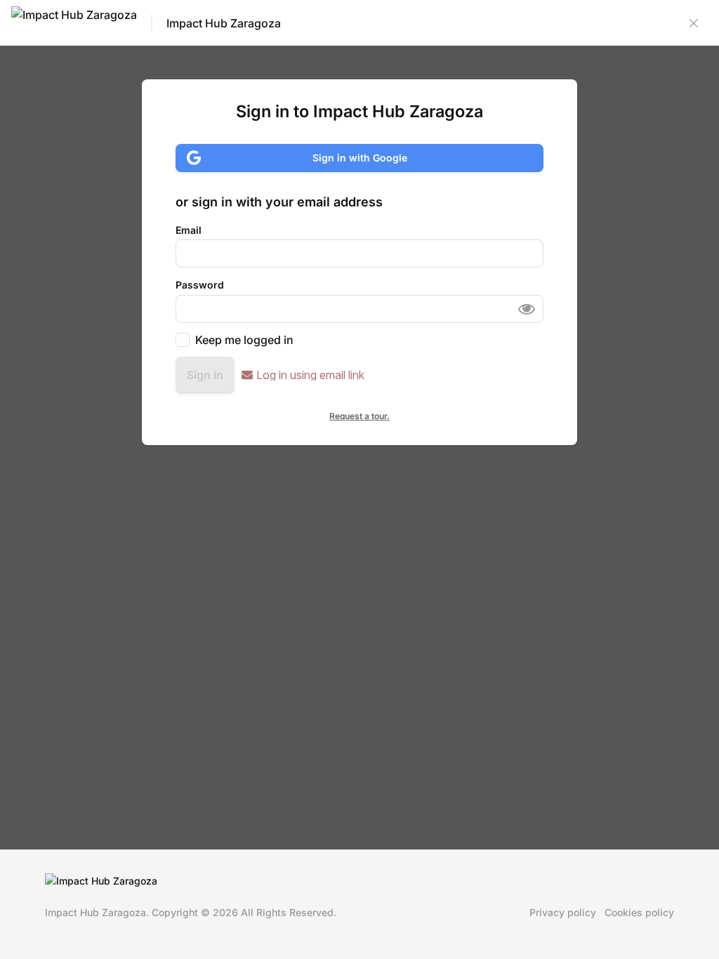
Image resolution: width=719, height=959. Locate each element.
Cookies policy (639, 912)
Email (189, 230)
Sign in (205, 375)
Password (200, 285)
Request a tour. (359, 416)
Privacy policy (562, 912)
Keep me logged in (244, 340)
